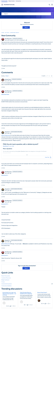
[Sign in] (52, 4)
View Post (47, 157)
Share (3, 68)
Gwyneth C (7, 132)
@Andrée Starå (5, 94)
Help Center (11, 1)
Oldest (6, 76)
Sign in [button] (26, 27)
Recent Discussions (5, 276)
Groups (3, 282)
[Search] (49, 4)
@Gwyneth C (4, 175)
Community (4, 1)
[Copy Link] (26, 40)
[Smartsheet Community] (9, 5)
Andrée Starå (8, 79)
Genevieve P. (22, 40)
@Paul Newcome (5, 135)
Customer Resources (6, 278)
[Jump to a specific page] (51, 76)
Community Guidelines (6, 285)
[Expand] (27, 155)
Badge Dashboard (5, 280)
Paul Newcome (8, 38)
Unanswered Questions (27, 284)
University (18, 1)
